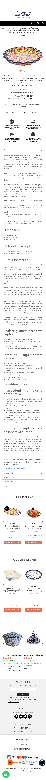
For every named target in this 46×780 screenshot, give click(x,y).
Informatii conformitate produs (14, 468)
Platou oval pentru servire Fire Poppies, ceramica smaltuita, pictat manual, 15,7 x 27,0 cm (12, 527)
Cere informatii (31, 112)
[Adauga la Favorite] (12, 547)
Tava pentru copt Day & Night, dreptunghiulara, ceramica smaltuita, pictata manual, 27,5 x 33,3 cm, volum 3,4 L (12, 589)
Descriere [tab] (7, 150)
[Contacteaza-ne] (32, 23)
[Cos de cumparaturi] (37, 23)
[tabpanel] (23, 53)
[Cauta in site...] (43, 23)
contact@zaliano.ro (24, 731)
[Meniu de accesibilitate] (42, 762)
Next (42, 56)
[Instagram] (30, 716)
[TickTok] (25, 716)
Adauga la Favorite (14, 112)
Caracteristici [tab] (8, 473)
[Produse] (3, 23)
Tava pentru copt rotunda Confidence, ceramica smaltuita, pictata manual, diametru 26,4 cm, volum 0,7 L (34, 589)
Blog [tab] (5, 486)
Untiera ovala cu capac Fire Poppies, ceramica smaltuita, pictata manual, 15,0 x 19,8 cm (34, 527)
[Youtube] (21, 716)
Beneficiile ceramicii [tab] (10, 477)
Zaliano (23, 36)
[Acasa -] (23, 15)
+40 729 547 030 (24, 728)
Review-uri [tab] (8, 481)
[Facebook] (16, 716)
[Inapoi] (2, 28)
